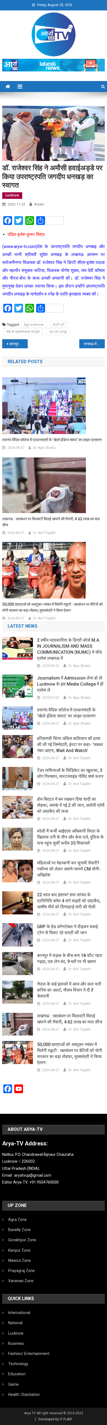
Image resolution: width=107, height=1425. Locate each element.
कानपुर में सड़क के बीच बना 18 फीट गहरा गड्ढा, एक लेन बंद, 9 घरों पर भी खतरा (69, 958)
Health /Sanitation (24, 1394)
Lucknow (12, 195)
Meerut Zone (19, 1260)
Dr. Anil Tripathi (44, 533)
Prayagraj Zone (21, 1270)
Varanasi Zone (20, 1281)
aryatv (39, 204)
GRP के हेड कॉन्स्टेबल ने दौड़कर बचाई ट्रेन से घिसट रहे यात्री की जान (67, 929)
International (19, 1312)
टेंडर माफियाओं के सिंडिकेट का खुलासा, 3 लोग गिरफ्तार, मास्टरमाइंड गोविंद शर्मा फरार (70, 773)
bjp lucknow (34, 324)
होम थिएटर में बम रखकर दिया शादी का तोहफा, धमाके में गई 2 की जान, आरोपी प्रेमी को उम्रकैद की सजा (71, 805)
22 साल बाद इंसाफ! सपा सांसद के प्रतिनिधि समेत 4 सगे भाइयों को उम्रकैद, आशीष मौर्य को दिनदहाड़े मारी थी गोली (68, 900)
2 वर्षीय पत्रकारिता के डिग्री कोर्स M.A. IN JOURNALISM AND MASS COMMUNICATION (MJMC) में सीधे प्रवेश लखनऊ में (69, 649)
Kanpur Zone (19, 1250)
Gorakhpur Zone (22, 1240)
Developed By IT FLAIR (55, 1419)
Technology (18, 1364)
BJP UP (58, 324)
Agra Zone (17, 1219)
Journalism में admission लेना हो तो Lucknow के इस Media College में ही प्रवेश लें (70, 684)
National (15, 1323)
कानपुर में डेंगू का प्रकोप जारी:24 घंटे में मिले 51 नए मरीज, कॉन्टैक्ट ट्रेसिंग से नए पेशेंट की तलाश (18, 344)
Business (16, 1343)
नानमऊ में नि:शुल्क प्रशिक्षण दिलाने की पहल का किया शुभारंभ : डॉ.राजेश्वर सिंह (94, 344)
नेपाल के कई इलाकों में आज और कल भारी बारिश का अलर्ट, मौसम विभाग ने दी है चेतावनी (69, 990)
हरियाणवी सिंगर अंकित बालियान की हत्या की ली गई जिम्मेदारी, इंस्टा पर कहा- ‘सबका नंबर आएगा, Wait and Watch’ (70, 744)
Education (17, 1374)
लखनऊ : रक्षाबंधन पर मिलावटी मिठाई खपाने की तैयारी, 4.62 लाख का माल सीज (51, 522)
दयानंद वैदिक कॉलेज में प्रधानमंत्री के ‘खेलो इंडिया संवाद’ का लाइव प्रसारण (52, 440)
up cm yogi (58, 331)
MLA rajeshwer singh (23, 331)
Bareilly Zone (19, 1230)
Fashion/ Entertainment (28, 1353)
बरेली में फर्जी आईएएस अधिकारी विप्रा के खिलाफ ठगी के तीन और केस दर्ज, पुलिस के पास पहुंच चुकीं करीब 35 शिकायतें (70, 837)
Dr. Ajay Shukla (44, 448)
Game (13, 1384)
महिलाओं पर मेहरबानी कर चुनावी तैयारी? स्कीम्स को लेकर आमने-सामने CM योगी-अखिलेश (68, 869)
